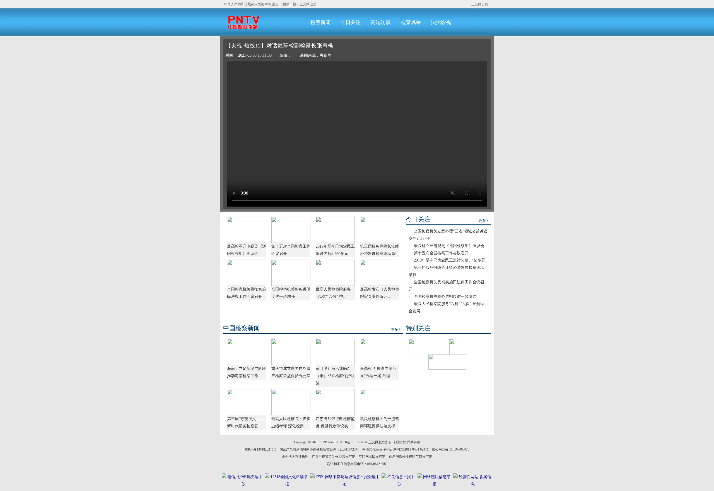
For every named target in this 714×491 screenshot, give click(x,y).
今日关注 (351, 22)
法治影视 (441, 22)
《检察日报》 (289, 4)
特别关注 (418, 328)
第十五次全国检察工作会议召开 (441, 253)
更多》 (484, 221)
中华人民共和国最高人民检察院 (247, 4)
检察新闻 (320, 22)
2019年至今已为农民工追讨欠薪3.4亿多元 (449, 260)
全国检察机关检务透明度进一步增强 (445, 296)
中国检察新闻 (241, 328)
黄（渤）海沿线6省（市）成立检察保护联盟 (335, 376)
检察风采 (411, 22)
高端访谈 (381, 22)
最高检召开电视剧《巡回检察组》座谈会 (449, 246)
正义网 (305, 4)
